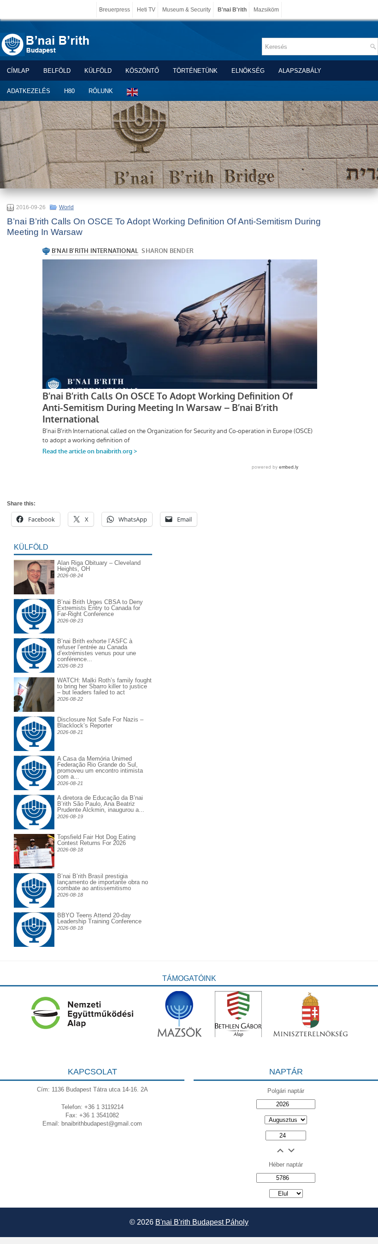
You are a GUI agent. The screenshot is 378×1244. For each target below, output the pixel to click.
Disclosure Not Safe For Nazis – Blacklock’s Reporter (100, 722)
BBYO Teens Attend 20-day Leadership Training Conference (99, 918)
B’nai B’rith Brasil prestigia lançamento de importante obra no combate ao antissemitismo (102, 882)
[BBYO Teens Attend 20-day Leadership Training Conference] (34, 912)
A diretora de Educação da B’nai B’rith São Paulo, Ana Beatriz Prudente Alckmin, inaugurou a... (100, 803)
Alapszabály (299, 70)
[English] (133, 92)
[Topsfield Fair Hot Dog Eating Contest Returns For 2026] (34, 866)
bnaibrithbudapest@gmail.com (101, 1123)
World (66, 207)
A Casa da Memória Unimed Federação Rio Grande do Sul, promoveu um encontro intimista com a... (100, 767)
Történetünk (195, 70)
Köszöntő (142, 70)
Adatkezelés (28, 91)
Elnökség (248, 70)
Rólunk (101, 91)
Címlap (18, 70)
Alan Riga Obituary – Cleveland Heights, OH (99, 565)
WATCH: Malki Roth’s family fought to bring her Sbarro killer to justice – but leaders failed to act (104, 686)
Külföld (98, 70)
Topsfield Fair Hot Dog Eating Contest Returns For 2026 (96, 839)
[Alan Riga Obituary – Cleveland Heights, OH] (34, 592)
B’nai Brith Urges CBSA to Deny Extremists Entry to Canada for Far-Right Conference (100, 608)
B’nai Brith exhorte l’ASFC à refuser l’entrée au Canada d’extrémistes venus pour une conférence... (96, 650)
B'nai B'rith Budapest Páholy (201, 1222)
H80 (69, 91)
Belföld (57, 70)
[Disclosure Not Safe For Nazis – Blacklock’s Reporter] (34, 716)
